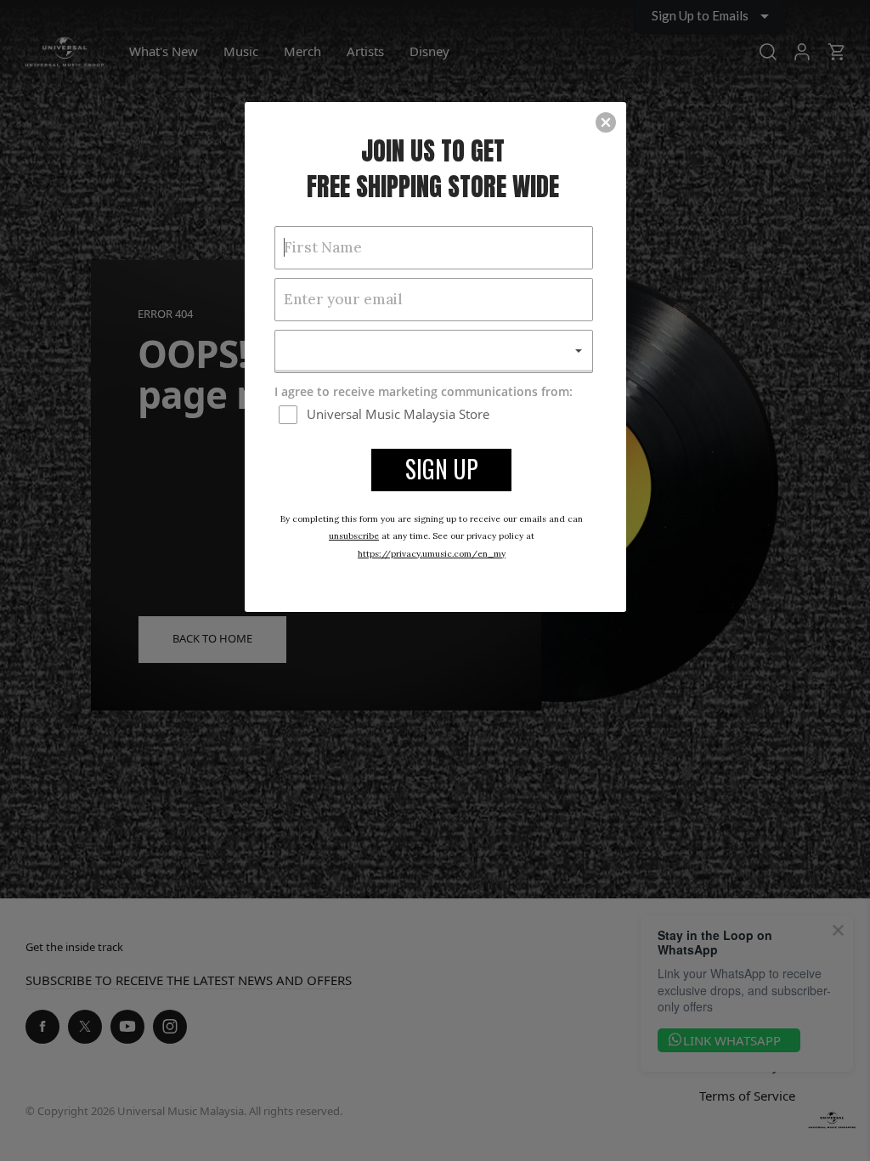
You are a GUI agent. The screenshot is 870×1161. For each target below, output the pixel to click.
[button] (606, 122)
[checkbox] (436, 413)
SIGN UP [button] (441, 468)
